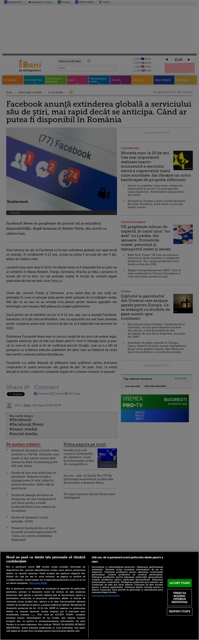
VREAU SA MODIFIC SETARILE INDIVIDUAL (180, 597)
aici (33, 614)
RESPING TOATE (179, 611)
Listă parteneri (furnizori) (105, 596)
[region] (99, 595)
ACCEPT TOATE (180, 583)
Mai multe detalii (38, 583)
